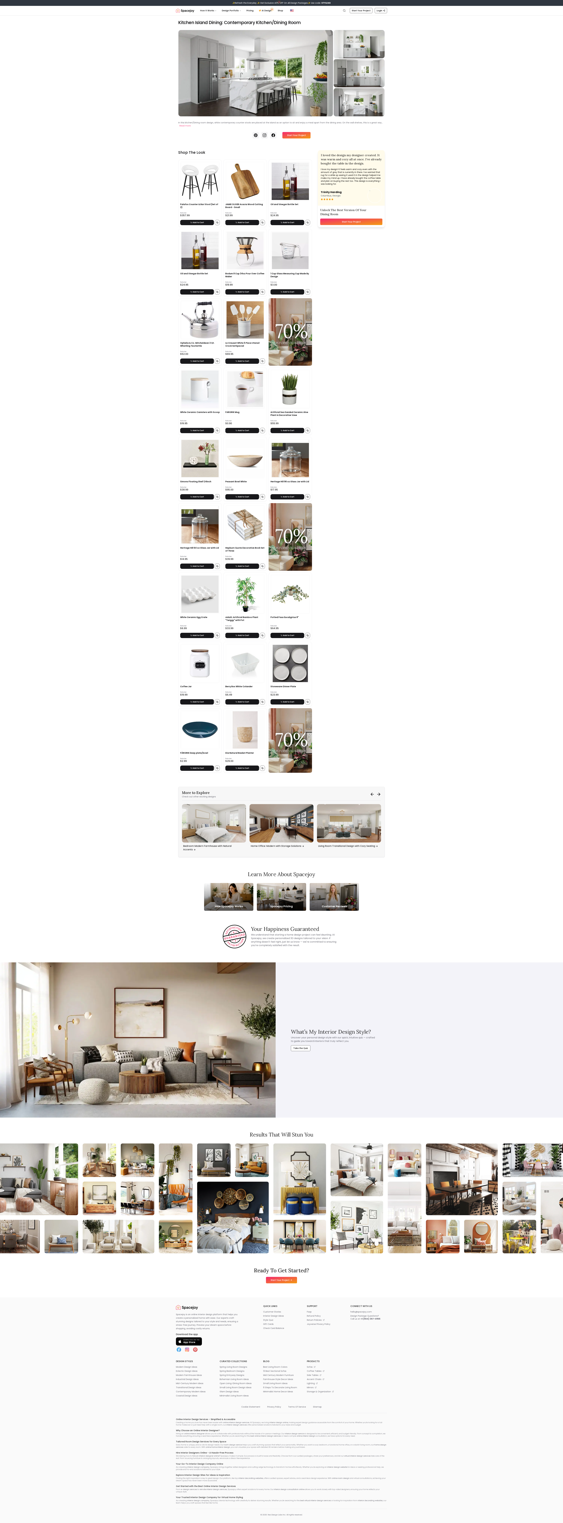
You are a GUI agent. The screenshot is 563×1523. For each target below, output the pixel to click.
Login (379, 10)
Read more (185, 125)
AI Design (267, 10)
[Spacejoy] (185, 10)
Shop (280, 10)
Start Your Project (361, 10)
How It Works (207, 10)
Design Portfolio (230, 10)
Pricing (249, 10)
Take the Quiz (300, 1048)
